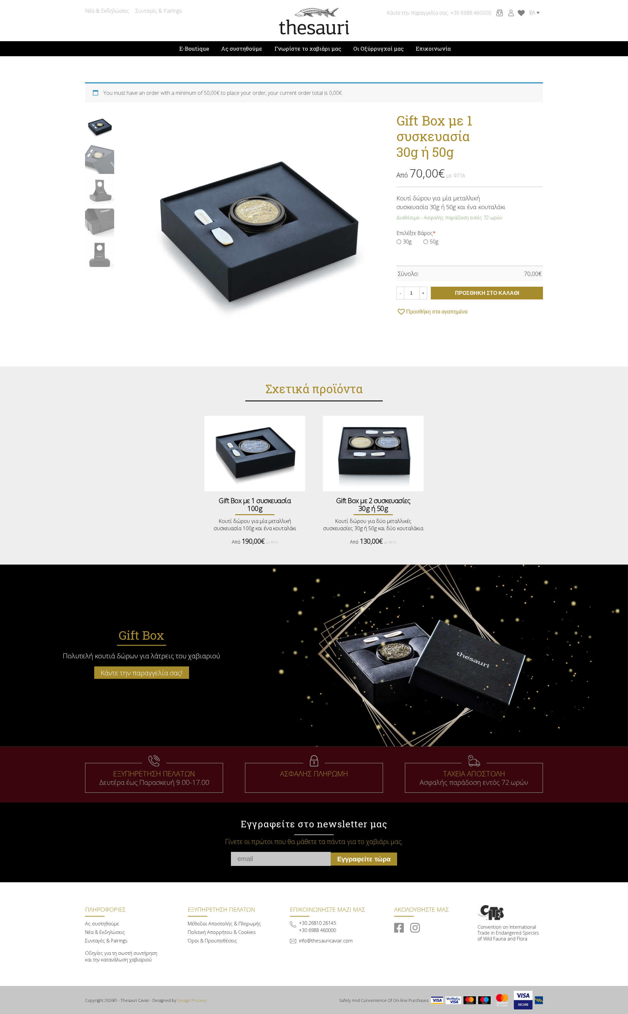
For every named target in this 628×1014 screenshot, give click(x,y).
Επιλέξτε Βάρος (416, 233)
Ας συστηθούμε (241, 48)
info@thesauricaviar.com (326, 941)
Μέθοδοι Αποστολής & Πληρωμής (224, 924)
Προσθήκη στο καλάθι (487, 293)
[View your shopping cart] (498, 12)
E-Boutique (194, 48)
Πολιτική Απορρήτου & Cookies (222, 932)
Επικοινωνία (433, 48)
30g (407, 241)
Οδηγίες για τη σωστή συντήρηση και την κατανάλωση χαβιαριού (121, 956)
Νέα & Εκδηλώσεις (107, 10)
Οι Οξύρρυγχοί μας (378, 48)
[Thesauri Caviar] (314, 20)
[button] (431, 311)
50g (434, 241)
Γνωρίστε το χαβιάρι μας (307, 48)
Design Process (192, 1000)
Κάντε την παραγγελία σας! (142, 672)
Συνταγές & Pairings (158, 10)
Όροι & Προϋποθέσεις (212, 941)
